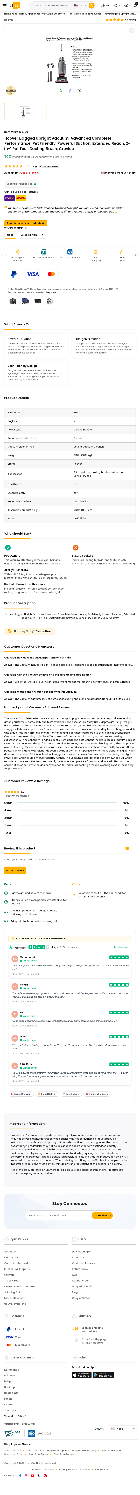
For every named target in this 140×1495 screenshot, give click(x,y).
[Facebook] (20, 1476)
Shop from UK (34, 1450)
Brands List (79, 1257)
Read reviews (121, 947)
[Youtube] (32, 1476)
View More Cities (14, 1416)
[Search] (92, 6)
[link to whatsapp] (60, 91)
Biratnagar (11, 1393)
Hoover (8, 20)
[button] (105, 5)
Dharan (8, 1404)
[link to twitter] (79, 91)
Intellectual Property (17, 1269)
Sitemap (9, 1275)
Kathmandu (11, 1369)
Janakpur (10, 1410)
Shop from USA (12, 1450)
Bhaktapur (10, 1387)
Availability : (12, 172)
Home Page (10, 13)
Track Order (11, 1280)
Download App (81, 1251)
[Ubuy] (15, 5)
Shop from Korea (111, 1450)
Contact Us (11, 1257)
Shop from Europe (64, 1454)
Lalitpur (8, 1381)
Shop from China (13, 1454)
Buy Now (51, 292)
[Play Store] (103, 1376)
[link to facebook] (70, 91)
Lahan (8, 1398)
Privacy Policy (67, 1469)
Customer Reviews (83, 1263)
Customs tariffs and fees (20, 1286)
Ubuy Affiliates (81, 1298)
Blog (75, 1292)
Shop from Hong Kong (84, 1450)
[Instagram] (26, 1476)
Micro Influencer (14, 1298)
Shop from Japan (57, 1450)
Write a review (15, 870)
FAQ (74, 1275)
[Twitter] (39, 1476)
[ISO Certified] (37, 1433)
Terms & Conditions (43, 1469)
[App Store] (82, 1376)
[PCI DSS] (12, 1433)
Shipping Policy (13, 1292)
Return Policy (80, 1269)
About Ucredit (80, 1280)
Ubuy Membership (15, 1304)
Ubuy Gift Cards (82, 1286)
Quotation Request (16, 1263)
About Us (10, 1251)
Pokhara (9, 1375)
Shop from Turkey (38, 1454)
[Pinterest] (45, 1476)
